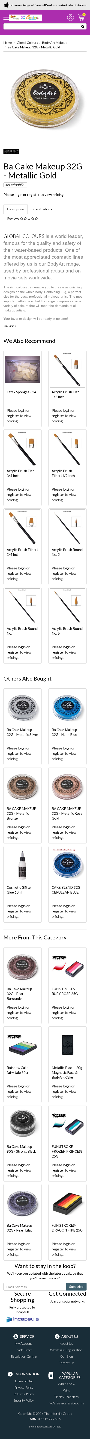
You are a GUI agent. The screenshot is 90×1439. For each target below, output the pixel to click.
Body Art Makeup (54, 42)
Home (7, 42)
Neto (58, 1426)
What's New (66, 1384)
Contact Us (66, 1363)
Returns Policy (24, 1394)
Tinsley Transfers (66, 1397)
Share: (9, 185)
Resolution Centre (24, 1356)
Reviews (13, 218)
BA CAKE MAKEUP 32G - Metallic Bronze (21, 813)
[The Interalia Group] (25, 17)
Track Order (23, 1350)
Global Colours (27, 42)
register (33, 194)
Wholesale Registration (66, 1350)
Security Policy (24, 1400)
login (18, 194)
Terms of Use (24, 1381)
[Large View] (11, 152)
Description (15, 209)
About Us (66, 1343)
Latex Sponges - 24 (21, 392)
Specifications (42, 209)
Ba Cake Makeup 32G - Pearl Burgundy (19, 994)
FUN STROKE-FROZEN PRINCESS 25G (67, 1151)
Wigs (66, 1390)
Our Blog (66, 1356)
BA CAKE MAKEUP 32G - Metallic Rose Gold (67, 813)
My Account (23, 1343)
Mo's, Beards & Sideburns (66, 1403)
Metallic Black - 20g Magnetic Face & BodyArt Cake (67, 1072)
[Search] (83, 26)
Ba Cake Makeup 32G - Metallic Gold (34, 47)
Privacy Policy (23, 1387)
